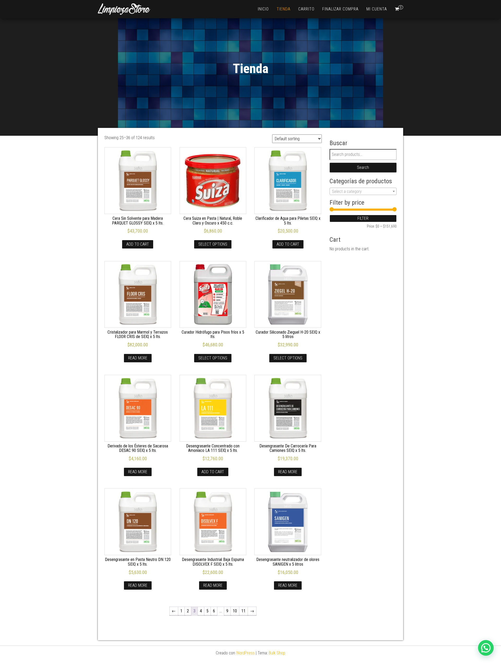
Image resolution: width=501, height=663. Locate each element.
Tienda (283, 9)
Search (363, 167)
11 (243, 610)
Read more (137, 358)
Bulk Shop (277, 652)
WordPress (245, 652)
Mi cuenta (376, 9)
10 (235, 610)
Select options (212, 244)
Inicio (263, 9)
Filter (362, 218)
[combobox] (363, 191)
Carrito (306, 9)
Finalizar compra (340, 9)
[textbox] (363, 191)
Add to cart (137, 244)
